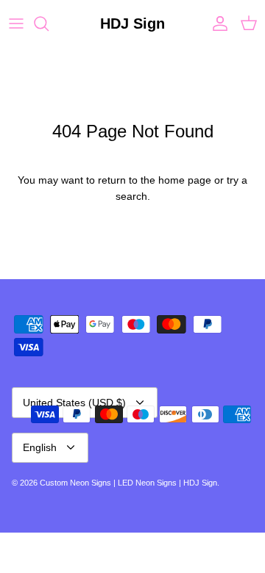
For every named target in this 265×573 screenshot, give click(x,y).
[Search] (48, 23)
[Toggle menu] (16, 23)
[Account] (216, 23)
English (40, 447)
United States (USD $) (74, 402)
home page (184, 180)
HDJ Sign (200, 482)
